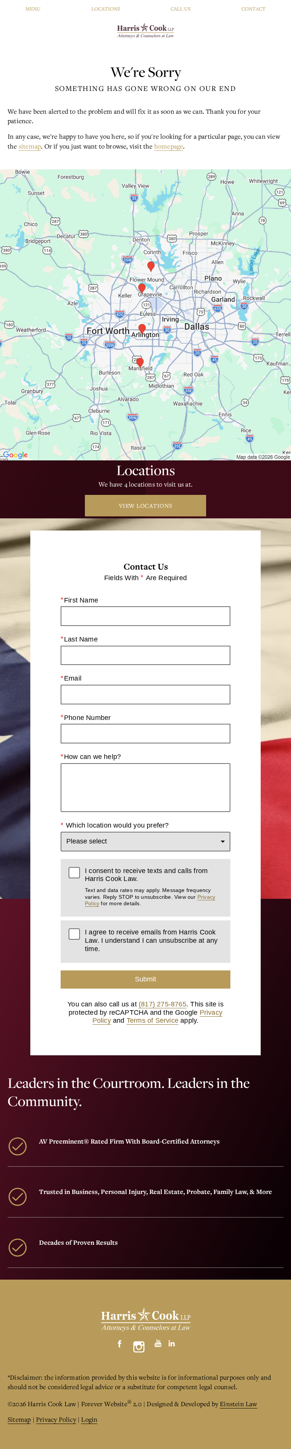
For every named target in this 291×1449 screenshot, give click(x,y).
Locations (105, 8)
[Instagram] (139, 1347)
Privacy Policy (56, 1419)
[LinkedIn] (171, 1341)
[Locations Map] (145, 314)
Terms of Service (152, 1020)
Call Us (181, 8)
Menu (33, 8)
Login (89, 1419)
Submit (145, 979)
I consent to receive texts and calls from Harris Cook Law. (150, 886)
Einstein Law (238, 1403)
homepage (168, 146)
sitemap (30, 146)
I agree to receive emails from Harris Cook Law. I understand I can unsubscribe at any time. (151, 940)
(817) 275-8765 (162, 1004)
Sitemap (19, 1419)
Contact (253, 8)
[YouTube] (158, 1341)
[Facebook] (120, 1341)
